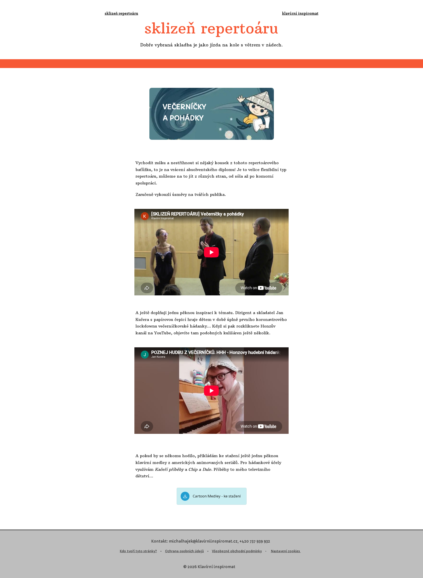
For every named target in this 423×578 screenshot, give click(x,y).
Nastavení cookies (286, 551)
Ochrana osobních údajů (184, 551)
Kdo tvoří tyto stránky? (138, 551)
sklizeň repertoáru (121, 13)
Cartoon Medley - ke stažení (217, 496)
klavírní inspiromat (300, 13)
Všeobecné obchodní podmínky (237, 551)
